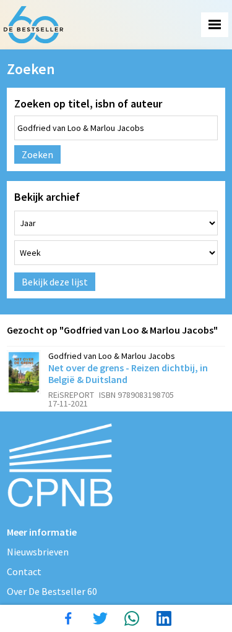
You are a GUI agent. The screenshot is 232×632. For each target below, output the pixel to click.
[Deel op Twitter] (100, 618)
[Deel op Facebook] (68, 618)
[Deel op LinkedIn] (164, 618)
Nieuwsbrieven (38, 552)
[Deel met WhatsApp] (132, 618)
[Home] (33, 24)
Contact (24, 571)
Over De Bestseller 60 (52, 591)
